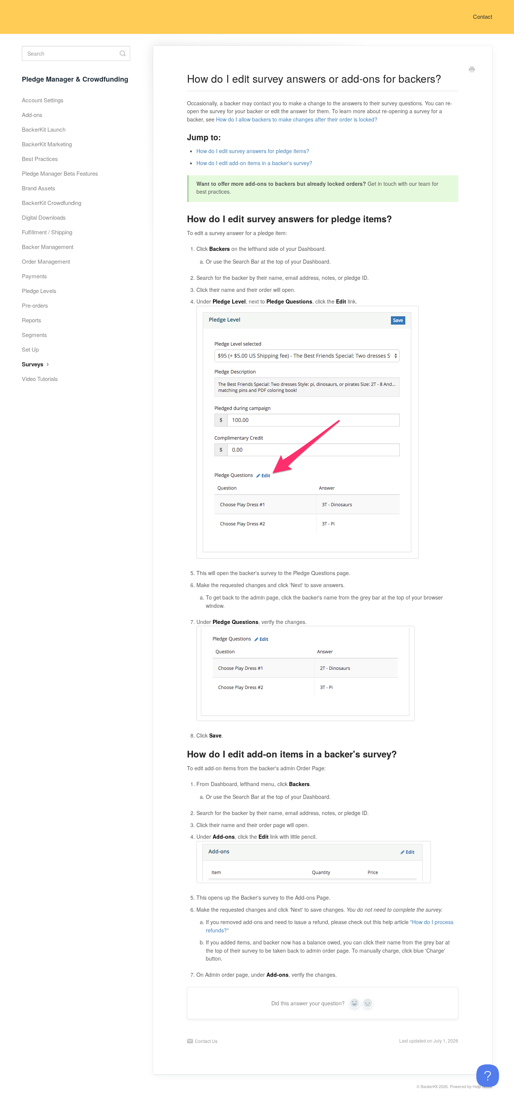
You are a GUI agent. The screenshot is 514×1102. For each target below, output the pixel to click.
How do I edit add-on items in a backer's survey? (254, 163)
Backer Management (47, 246)
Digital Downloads (44, 217)
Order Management (46, 261)
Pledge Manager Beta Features (60, 173)
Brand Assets (38, 188)
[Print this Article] (472, 70)
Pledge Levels (39, 290)
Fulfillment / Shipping (47, 232)
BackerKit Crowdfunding (51, 202)
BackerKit (429, 1086)
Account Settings (43, 100)
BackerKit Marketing (47, 144)
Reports (31, 320)
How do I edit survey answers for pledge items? (252, 151)
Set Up (30, 349)
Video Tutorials (40, 379)
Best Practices (40, 158)
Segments (34, 334)
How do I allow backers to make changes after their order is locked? (296, 119)
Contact (482, 16)
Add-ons (32, 114)
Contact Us (206, 1041)
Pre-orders (35, 305)
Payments (34, 276)
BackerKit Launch (43, 129)
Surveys (33, 364)
